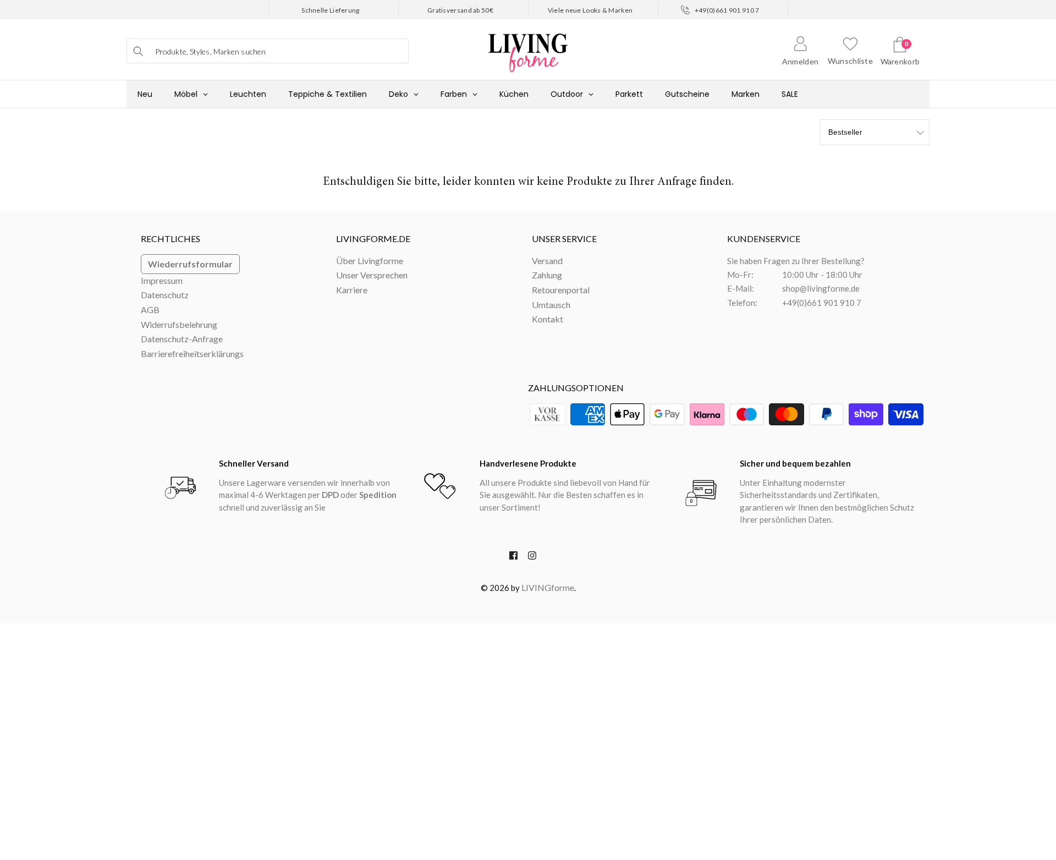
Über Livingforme (369, 260)
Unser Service (564, 238)
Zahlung (547, 275)
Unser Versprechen (372, 275)
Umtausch (551, 304)
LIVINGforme (547, 587)
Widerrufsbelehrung (179, 324)
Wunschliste (850, 60)
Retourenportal (561, 289)
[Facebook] (513, 558)
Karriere (351, 289)
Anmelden (800, 61)
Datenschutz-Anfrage (182, 338)
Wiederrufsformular (190, 264)
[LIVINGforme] (528, 47)
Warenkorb (900, 61)
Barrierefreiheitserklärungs (192, 353)
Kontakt (547, 319)
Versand (547, 260)
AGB (150, 309)
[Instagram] (532, 558)
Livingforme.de (373, 238)
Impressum (162, 280)
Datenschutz (165, 294)
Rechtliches (170, 238)
